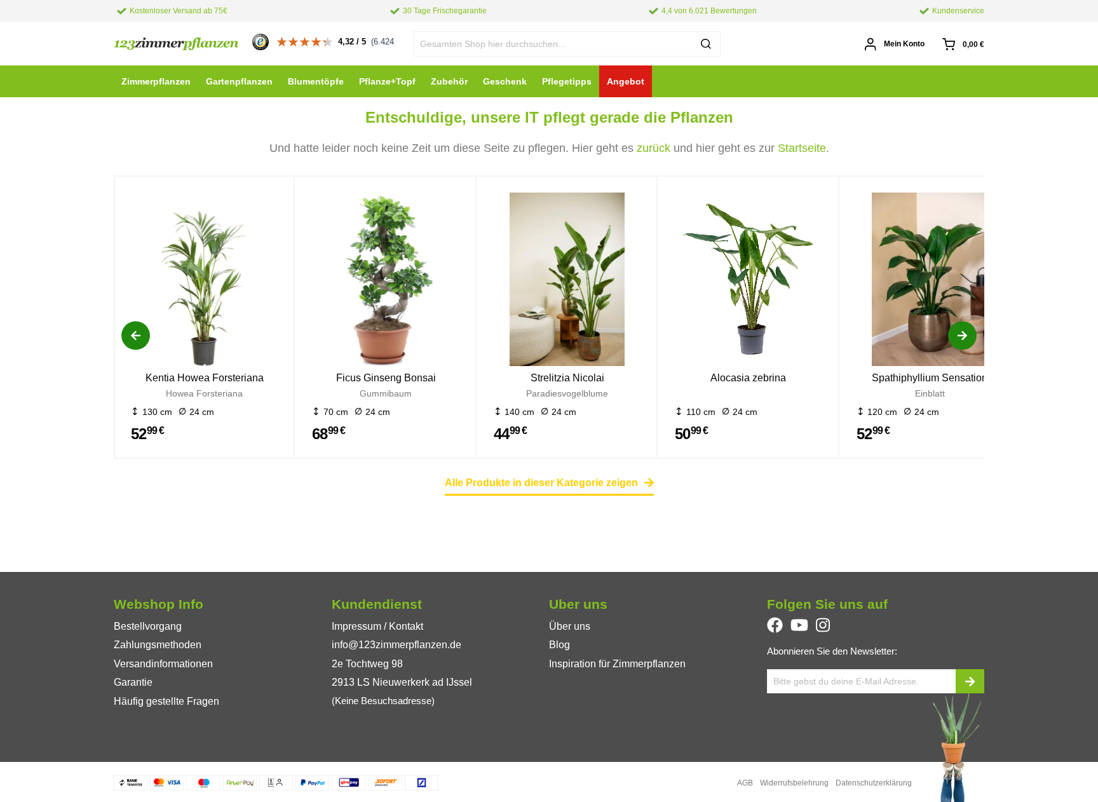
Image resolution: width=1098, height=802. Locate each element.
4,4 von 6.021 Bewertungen (709, 10)
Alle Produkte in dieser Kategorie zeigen (541, 482)
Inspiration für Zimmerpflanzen (617, 663)
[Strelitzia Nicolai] (567, 281)
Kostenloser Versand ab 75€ (178, 10)
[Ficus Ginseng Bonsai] (385, 281)
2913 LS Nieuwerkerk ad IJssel (402, 682)
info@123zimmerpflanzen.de (396, 644)
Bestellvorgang (148, 626)
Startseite (802, 148)
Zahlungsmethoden (157, 644)
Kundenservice (958, 10)
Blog (559, 644)
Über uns (569, 626)
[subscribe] (970, 681)
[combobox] (567, 44)
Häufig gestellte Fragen (166, 701)
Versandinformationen (163, 663)
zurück (653, 148)
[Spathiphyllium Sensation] (930, 281)
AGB (745, 782)
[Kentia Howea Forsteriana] (204, 281)
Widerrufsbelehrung (794, 782)
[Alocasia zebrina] (748, 281)
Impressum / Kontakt (377, 626)
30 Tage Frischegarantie (445, 10)
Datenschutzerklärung (874, 782)
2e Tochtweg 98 (367, 663)
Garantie (133, 682)
